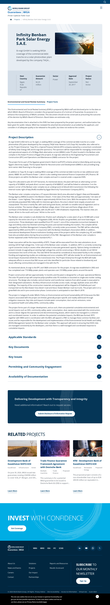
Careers (11, 572)
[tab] (26, 103)
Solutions (32, 563)
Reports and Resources (59, 563)
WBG (35, 548)
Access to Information (69, 592)
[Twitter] (99, 548)
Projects (17, 19)
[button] (101, 7)
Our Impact (33, 572)
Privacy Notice (40, 592)
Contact (11, 577)
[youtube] (86, 548)
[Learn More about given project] (22, 448)
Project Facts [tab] (52, 102)
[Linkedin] (79, 548)
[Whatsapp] (93, 548)
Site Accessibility (53, 592)
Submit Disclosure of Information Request (55, 413)
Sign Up (83, 581)
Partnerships (34, 577)
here (44, 602)
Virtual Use (83, 592)
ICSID (61, 548)
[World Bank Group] (16, 548)
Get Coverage (17, 528)
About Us (11, 563)
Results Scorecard (57, 568)
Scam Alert (93, 592)
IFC (54, 548)
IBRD (42, 548)
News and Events (14, 568)
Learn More (12, 491)
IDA (48, 548)
